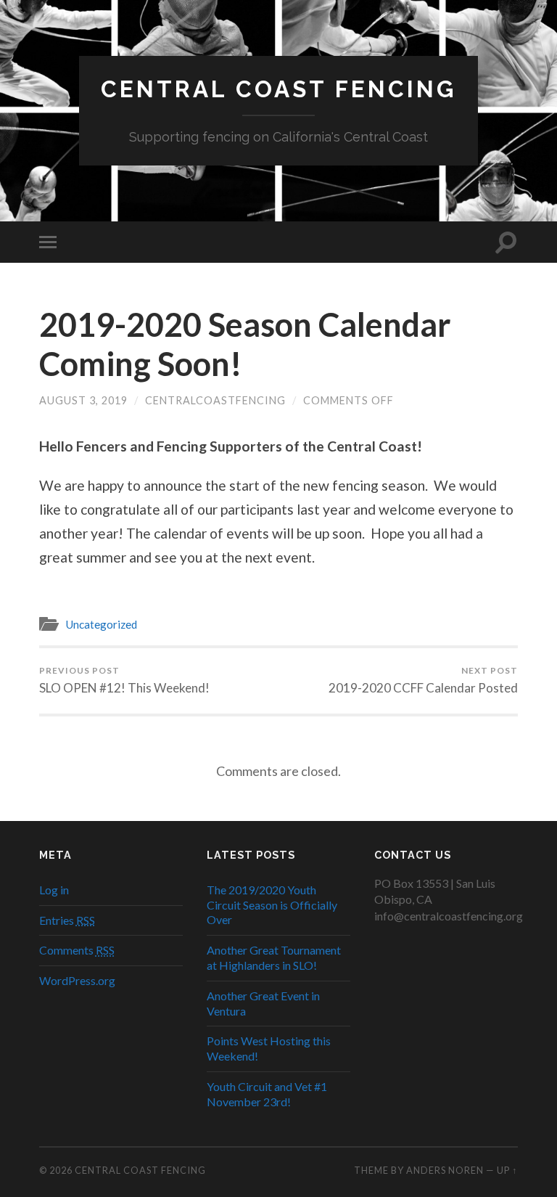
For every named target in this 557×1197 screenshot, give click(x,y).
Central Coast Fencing (278, 88)
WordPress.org (77, 980)
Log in (54, 889)
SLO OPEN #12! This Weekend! (124, 680)
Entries (67, 920)
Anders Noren (445, 1170)
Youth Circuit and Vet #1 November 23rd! (267, 1093)
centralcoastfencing (215, 400)
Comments (77, 950)
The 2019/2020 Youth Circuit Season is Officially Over (272, 905)
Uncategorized (101, 624)
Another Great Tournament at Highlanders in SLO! (274, 957)
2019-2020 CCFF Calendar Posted (423, 680)
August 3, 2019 (83, 400)
